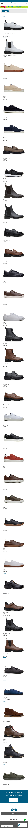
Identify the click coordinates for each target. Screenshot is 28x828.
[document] (14, 824)
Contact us (14, 813)
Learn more (8, 824)
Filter (5, 11)
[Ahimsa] (14, 3)
